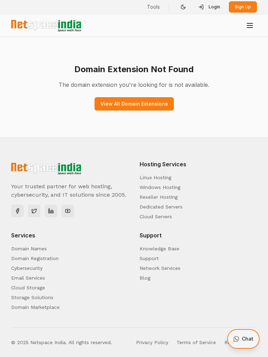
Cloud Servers (156, 216)
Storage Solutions (32, 297)
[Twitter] (34, 211)
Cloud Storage (28, 287)
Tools (153, 7)
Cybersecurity (27, 268)
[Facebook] (17, 211)
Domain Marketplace (35, 307)
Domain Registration (35, 258)
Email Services (28, 278)
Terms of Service (196, 342)
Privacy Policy (152, 342)
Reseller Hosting (159, 197)
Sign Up (243, 6)
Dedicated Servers (161, 207)
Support (149, 258)
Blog (145, 278)
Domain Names (29, 248)
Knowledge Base (159, 248)
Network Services (160, 268)
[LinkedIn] (51, 211)
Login (214, 6)
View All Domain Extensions (134, 104)
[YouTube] (67, 211)
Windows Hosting (160, 187)
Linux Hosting (155, 177)
